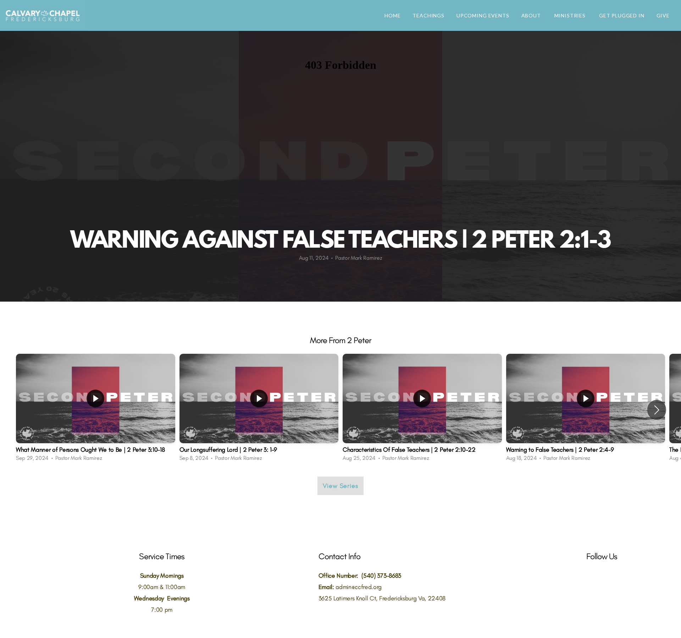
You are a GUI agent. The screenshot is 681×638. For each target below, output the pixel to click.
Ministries (570, 15)
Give (663, 15)
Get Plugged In (621, 15)
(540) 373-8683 (381, 575)
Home (392, 15)
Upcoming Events (482, 15)
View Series (340, 486)
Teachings (428, 15)
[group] (95, 410)
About (531, 15)
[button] (656, 410)
